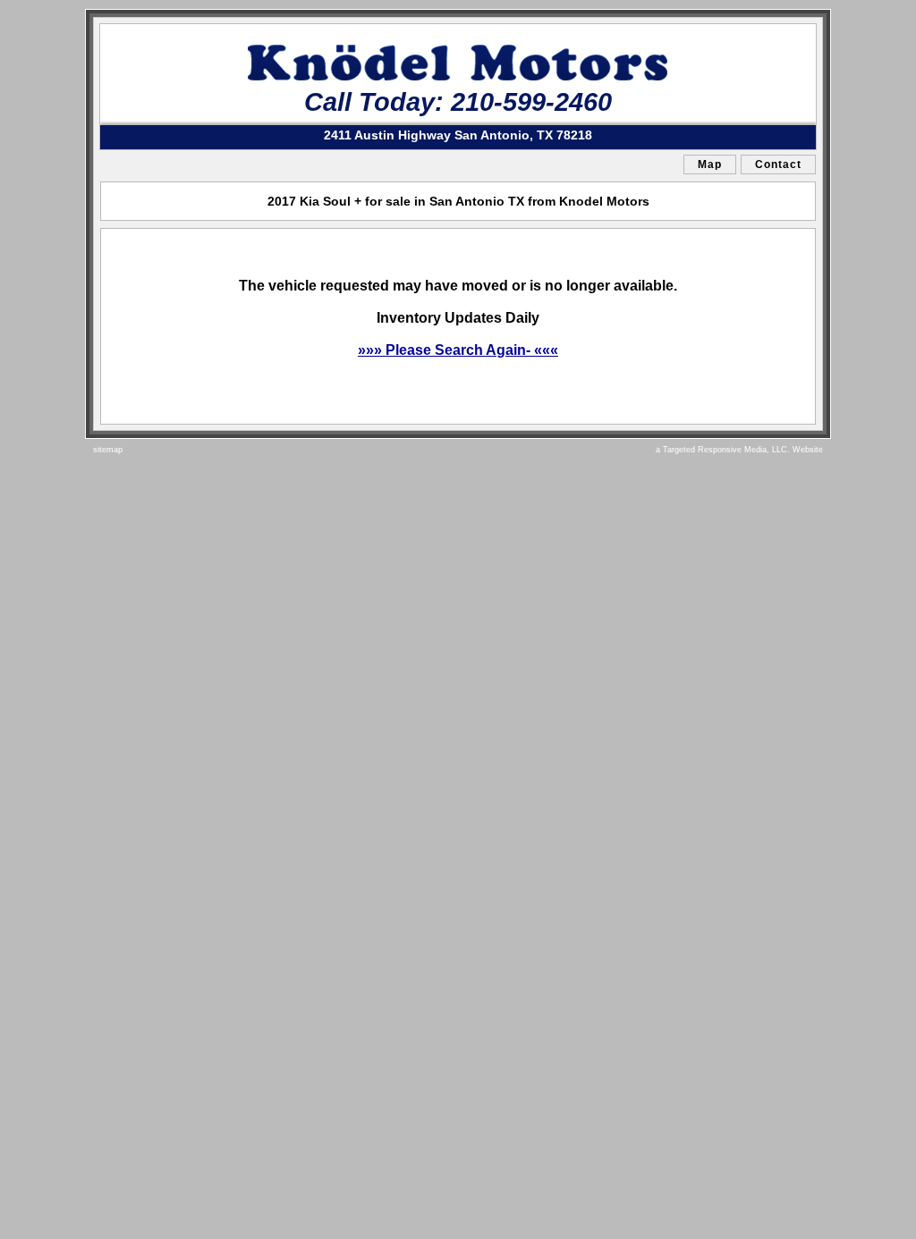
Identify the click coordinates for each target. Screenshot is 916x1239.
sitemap (108, 449)
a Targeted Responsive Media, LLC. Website (739, 449)
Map (710, 164)
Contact (778, 164)
